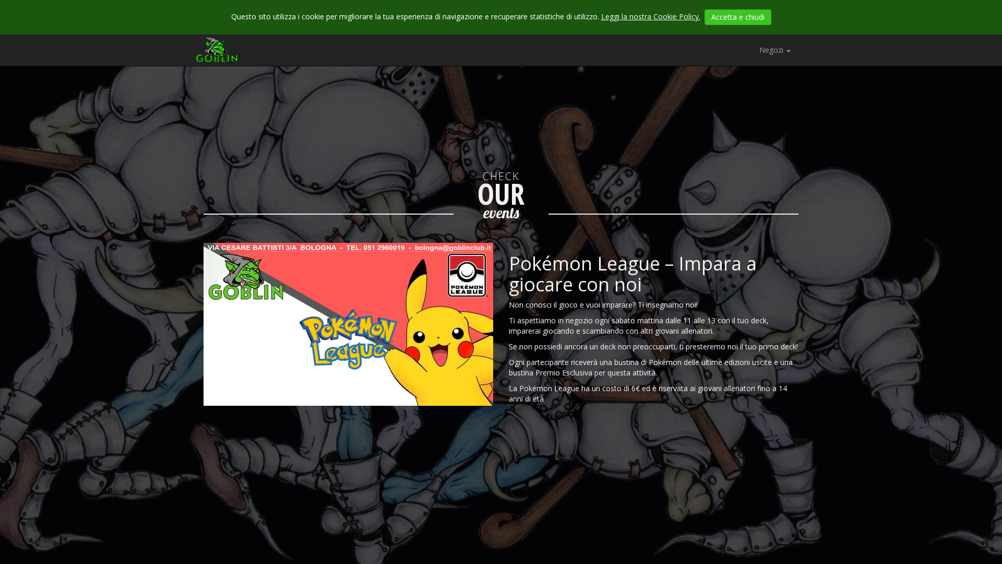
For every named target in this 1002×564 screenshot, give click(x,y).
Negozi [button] (772, 50)
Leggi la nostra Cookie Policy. (650, 16)
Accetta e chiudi (738, 17)
